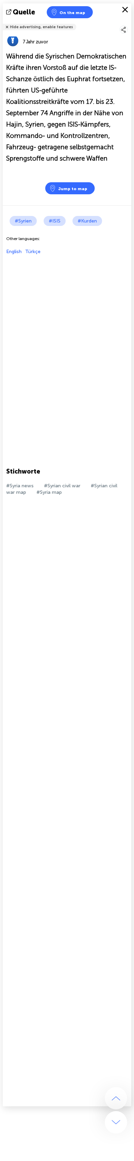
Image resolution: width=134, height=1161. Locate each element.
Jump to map (72, 188)
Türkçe (33, 251)
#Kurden (87, 221)
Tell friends (128, 22)
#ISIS (54, 221)
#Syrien (23, 221)
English (14, 251)
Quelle (24, 12)
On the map (72, 12)
